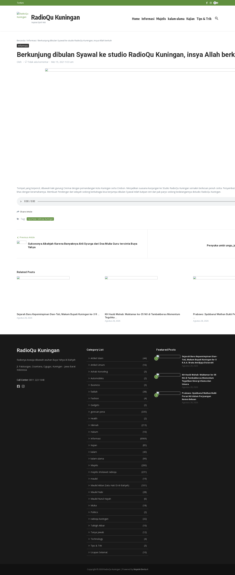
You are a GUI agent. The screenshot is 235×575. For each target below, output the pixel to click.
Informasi (148, 19)
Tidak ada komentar (38, 61)
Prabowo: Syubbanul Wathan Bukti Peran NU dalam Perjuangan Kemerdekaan (199, 396)
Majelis (161, 19)
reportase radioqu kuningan (40, 219)
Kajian (190, 19)
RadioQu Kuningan (55, 17)
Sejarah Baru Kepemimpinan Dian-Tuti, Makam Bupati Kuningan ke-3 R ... (58, 314)
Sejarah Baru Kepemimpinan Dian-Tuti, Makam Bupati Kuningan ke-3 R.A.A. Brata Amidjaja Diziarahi (199, 359)
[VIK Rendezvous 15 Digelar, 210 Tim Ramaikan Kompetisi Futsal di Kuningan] (29, 3)
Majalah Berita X (141, 569)
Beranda (21, 40)
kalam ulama (176, 19)
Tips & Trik (204, 19)
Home (136, 19)
